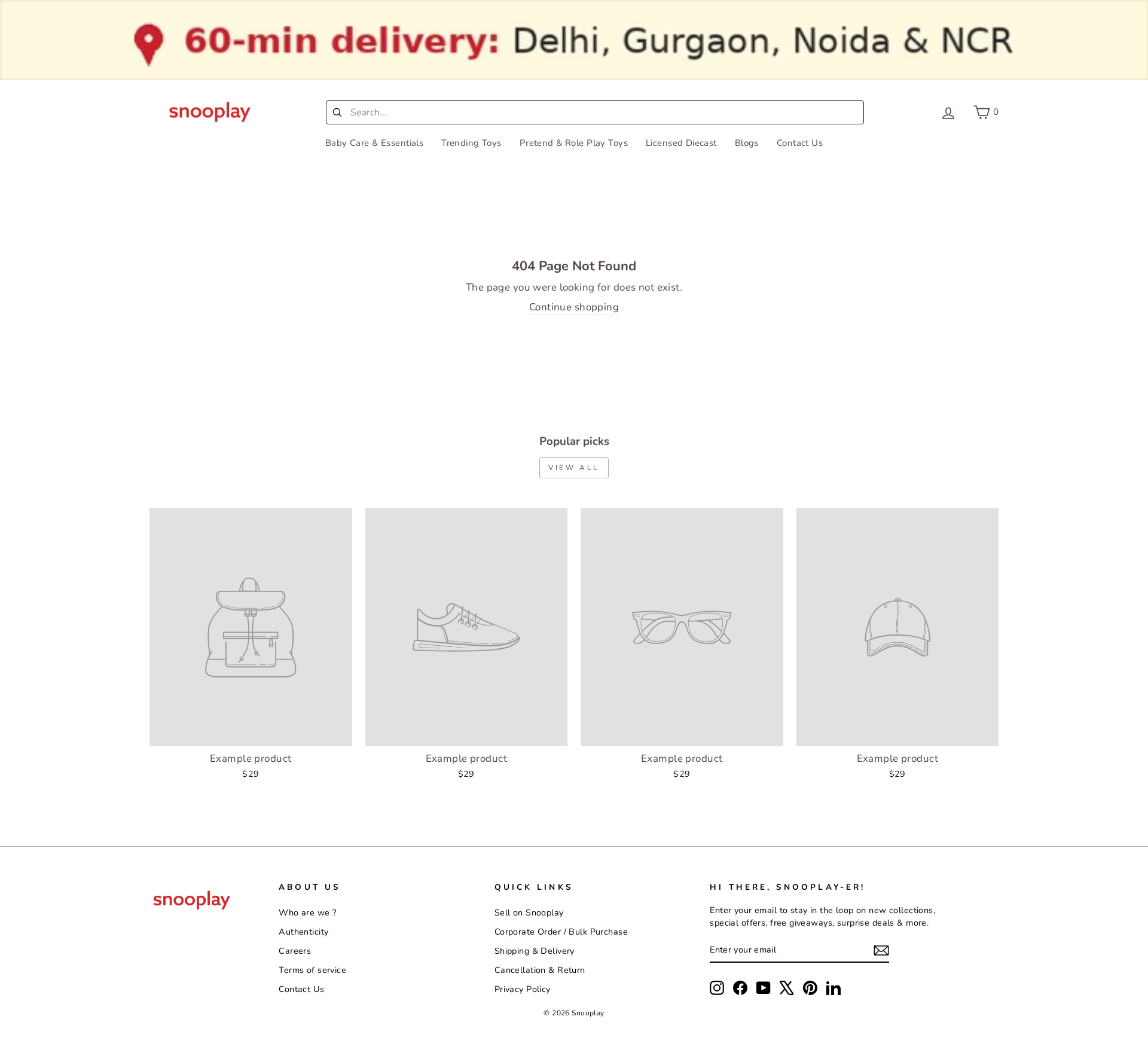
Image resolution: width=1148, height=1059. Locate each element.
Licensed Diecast (681, 143)
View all (574, 467)
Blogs (747, 143)
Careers (295, 951)
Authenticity (303, 932)
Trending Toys (471, 143)
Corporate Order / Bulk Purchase (561, 932)
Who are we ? (307, 912)
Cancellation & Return (539, 970)
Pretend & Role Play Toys (574, 143)
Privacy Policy (522, 989)
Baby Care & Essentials (374, 143)
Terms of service (312, 970)
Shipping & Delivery (534, 951)
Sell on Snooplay (529, 912)
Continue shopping (574, 307)
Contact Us (800, 143)
